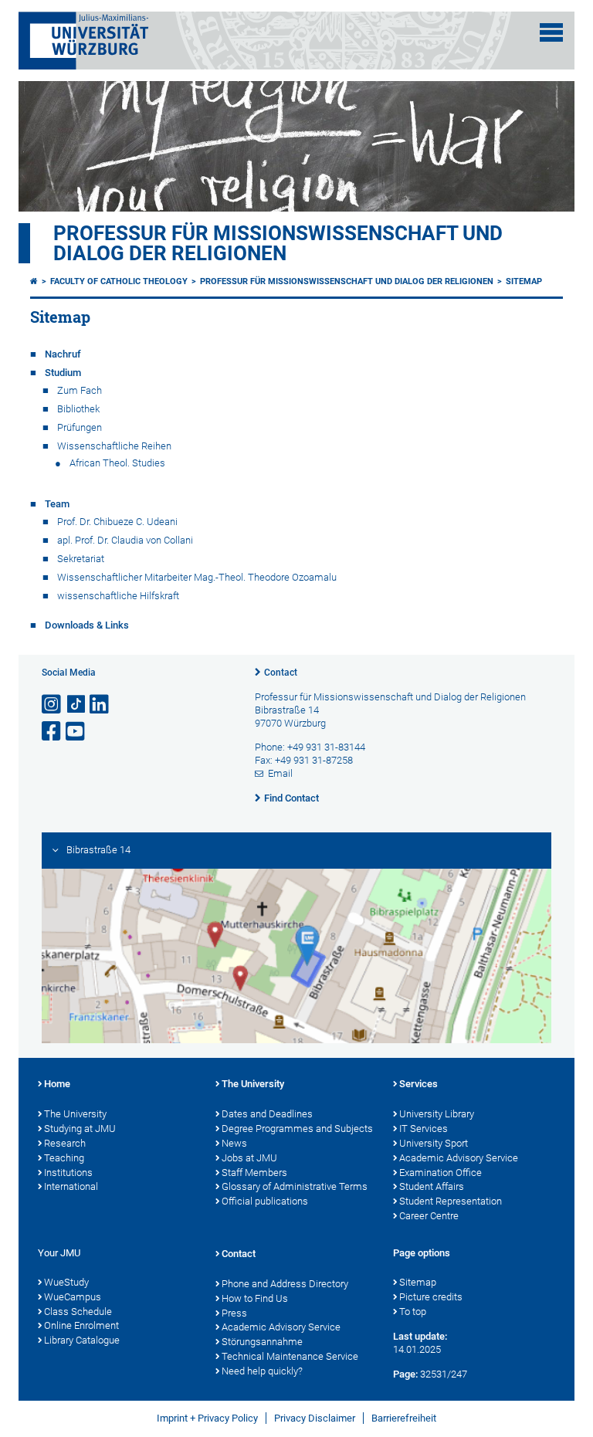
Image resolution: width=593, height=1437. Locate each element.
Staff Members (254, 1172)
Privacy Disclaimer (314, 1418)
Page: (405, 1374)
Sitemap (524, 281)
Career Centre (429, 1216)
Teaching (64, 1158)
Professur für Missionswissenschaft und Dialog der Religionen (278, 243)
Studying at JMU (80, 1128)
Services (418, 1084)
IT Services (423, 1128)
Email (280, 773)
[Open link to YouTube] (76, 731)
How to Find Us (255, 1298)
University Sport (433, 1143)
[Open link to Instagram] (52, 704)
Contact (280, 672)
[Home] (34, 281)
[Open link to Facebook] (52, 731)
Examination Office (440, 1172)
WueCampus (72, 1297)
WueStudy (66, 1282)
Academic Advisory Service (458, 1158)
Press (234, 1313)
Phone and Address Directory (285, 1284)
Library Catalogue (82, 1340)
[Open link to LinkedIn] (100, 704)
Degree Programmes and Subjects (297, 1128)
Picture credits (431, 1297)
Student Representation (450, 1201)
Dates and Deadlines (267, 1114)
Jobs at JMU (249, 1158)
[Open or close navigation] (551, 32)
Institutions (68, 1172)
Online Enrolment (81, 1325)
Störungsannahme (262, 1341)
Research (65, 1143)
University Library (436, 1114)
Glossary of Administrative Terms (295, 1186)
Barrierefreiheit (403, 1418)
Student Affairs (431, 1186)
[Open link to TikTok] (76, 704)
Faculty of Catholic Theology (119, 281)
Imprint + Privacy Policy (207, 1418)
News (234, 1143)
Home (57, 1084)
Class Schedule (78, 1311)
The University (75, 1114)
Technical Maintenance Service (290, 1356)
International (71, 1186)
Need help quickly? (262, 1371)
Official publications (265, 1201)
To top (412, 1311)
